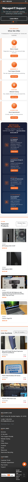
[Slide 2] (13, 21)
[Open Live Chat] (24, 464)
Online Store (4, 443)
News (2, 448)
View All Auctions (20, 332)
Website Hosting (5, 439)
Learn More (14, 18)
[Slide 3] (14, 21)
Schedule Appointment (7, 462)
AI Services (4, 434)
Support (3, 467)
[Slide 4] (16, 21)
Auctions (3, 445)
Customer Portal (5, 460)
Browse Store (21, 223)
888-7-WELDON (7, 1)
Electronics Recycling (7, 452)
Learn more (14, 56)
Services (3, 432)
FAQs (2, 441)
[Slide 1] (11, 21)
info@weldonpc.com (8, 421)
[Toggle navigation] (25, 1)
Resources (4, 450)
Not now (24, 475)
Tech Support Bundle (7, 436)
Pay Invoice (4, 465)
